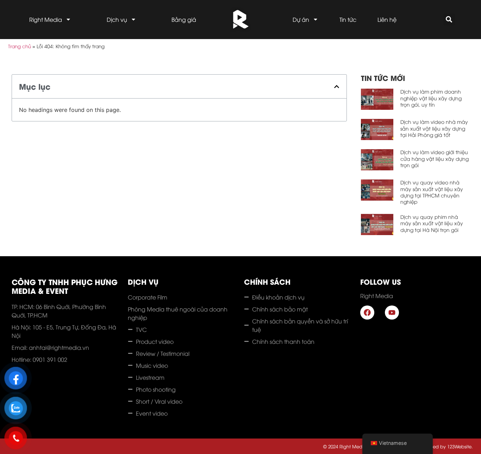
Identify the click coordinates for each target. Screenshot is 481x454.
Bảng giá (183, 19)
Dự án (301, 19)
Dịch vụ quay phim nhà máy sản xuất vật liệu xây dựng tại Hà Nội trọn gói (431, 223)
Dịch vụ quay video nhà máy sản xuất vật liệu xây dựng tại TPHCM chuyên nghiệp (431, 192)
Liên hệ (386, 19)
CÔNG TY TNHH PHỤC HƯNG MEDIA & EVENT (65, 286)
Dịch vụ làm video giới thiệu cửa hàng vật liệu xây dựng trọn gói (434, 158)
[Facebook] (367, 312)
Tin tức (347, 19)
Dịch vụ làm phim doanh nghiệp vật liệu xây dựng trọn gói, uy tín (431, 97)
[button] (449, 19)
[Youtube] (392, 312)
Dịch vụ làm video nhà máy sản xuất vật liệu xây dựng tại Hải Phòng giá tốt (434, 128)
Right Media (45, 19)
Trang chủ (19, 46)
